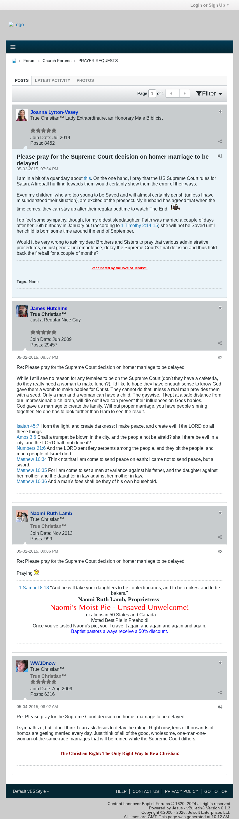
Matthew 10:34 (32, 459)
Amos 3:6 (26, 437)
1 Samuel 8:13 (34, 587)
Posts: (36, 143)
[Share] (219, 141)
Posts (22, 80)
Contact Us (146, 791)
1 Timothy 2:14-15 (139, 225)
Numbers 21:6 (31, 448)
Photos (85, 80)
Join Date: (40, 137)
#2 (220, 357)
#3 (220, 551)
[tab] (22, 80)
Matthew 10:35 (32, 470)
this (87, 178)
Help (121, 791)
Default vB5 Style (30, 791)
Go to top (215, 791)
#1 (220, 155)
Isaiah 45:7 (28, 426)
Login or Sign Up (207, 5)
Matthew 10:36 (32, 481)
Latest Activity (52, 80)
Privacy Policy (181, 791)
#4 (220, 707)
